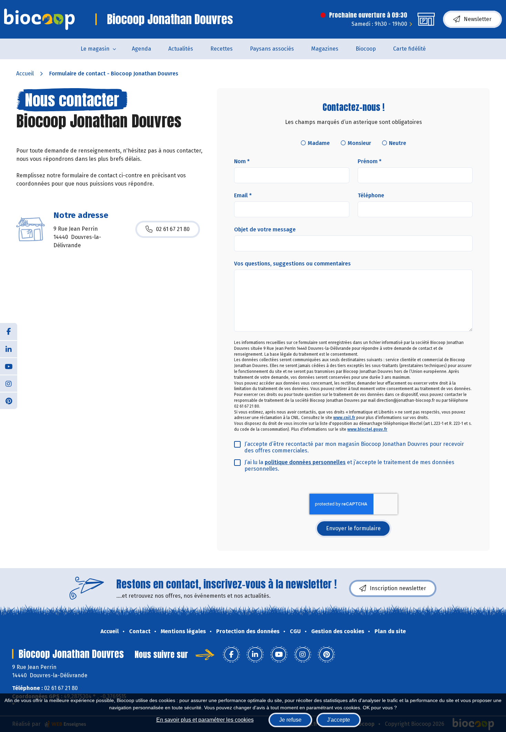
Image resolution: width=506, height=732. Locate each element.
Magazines (324, 48)
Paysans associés (272, 48)
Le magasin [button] (95, 48)
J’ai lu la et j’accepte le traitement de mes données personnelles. (349, 465)
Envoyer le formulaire (353, 528)
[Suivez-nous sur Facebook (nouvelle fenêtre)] (8, 331)
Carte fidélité (409, 48)
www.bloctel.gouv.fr (367, 429)
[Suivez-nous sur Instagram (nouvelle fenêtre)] (8, 383)
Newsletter (478, 19)
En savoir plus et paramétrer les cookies (205, 720)
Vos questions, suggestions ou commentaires (292, 263)
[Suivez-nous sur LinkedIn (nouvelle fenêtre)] (8, 348)
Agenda (141, 48)
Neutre (397, 143)
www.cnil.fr (344, 417)
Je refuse (290, 720)
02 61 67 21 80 (173, 229)
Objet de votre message (265, 229)
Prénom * (369, 161)
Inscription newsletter (398, 588)
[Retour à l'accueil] (39, 19)
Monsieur (359, 143)
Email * (243, 195)
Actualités (180, 48)
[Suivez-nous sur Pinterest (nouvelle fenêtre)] (8, 400)
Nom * (242, 161)
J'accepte (338, 720)
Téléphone (371, 195)
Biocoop (366, 48)
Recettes (221, 48)
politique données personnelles (305, 462)
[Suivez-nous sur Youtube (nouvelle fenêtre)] (8, 366)
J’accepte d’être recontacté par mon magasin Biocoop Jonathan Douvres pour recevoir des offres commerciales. (354, 447)
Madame (319, 143)
